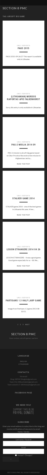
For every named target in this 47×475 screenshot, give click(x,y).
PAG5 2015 (23, 48)
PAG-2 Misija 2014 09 (23, 144)
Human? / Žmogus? (24, 455)
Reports (26, 45)
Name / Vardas (23, 432)
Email (23, 447)
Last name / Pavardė (23, 439)
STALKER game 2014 (23, 198)
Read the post (23, 164)
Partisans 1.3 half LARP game (23, 300)
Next (27, 324)
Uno (19, 45)
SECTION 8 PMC (15, 8)
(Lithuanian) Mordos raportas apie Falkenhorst (23, 98)
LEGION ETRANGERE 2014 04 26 (23, 249)
